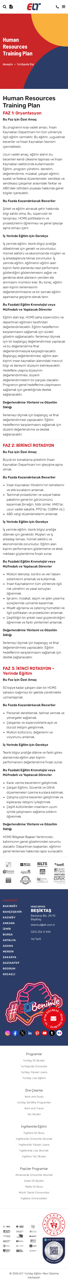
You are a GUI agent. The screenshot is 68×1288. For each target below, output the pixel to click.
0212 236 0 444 (41, 932)
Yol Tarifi (36, 939)
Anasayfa (8, 64)
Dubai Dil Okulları (34, 1180)
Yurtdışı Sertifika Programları (34, 1102)
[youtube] (44, 1033)
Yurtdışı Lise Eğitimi (34, 1078)
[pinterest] (37, 1033)
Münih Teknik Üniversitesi (34, 1192)
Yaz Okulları (34, 1114)
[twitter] (22, 1033)
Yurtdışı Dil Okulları (34, 1060)
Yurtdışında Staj (25, 64)
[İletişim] (57, 7)
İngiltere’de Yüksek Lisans (34, 1144)
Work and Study (34, 1096)
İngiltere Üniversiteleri (34, 1198)
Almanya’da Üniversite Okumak (34, 1175)
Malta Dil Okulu (34, 1186)
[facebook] (15, 1033)
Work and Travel (34, 1108)
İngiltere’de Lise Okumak (34, 1150)
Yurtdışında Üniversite (34, 1066)
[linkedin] (30, 1033)
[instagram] (8, 1033)
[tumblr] (52, 1033)
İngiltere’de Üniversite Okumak (34, 1138)
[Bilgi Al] (11, 7)
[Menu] (63, 6)
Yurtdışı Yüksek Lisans (34, 1072)
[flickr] (59, 1033)
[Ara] (4, 7)
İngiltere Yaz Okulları (34, 1156)
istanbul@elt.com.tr (43, 925)
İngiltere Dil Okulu (34, 1133)
